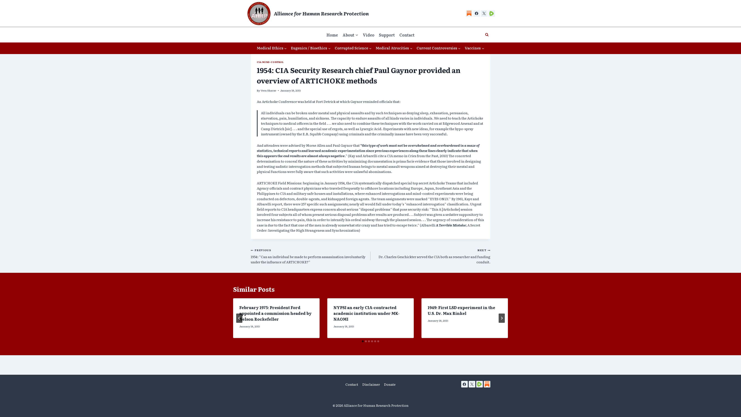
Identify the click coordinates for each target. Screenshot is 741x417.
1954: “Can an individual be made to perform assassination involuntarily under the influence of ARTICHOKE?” (308, 256)
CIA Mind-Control (270, 62)
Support (387, 35)
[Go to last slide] (239, 318)
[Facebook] (476, 13)
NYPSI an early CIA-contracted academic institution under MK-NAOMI (366, 313)
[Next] (502, 318)
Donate (390, 384)
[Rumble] (491, 13)
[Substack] (469, 13)
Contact (406, 35)
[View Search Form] (486, 34)
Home (332, 35)
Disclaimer (371, 384)
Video (368, 35)
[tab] (363, 341)
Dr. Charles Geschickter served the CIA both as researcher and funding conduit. (434, 256)
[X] (484, 13)
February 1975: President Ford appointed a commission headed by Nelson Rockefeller (275, 313)
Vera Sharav (268, 90)
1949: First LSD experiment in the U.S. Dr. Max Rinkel (461, 310)
